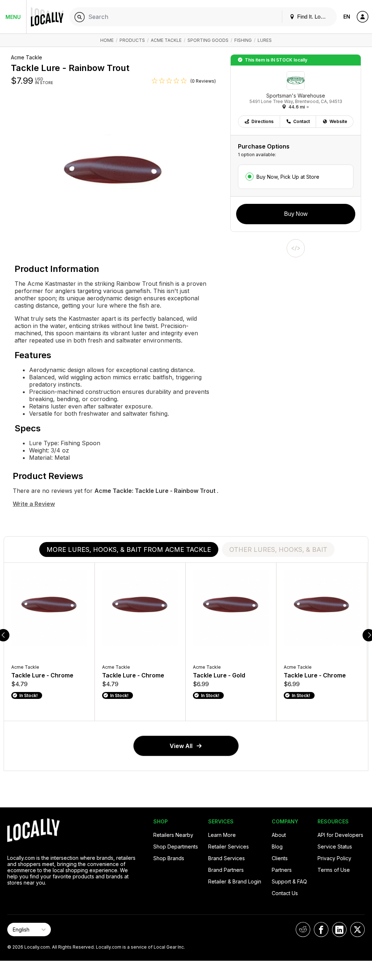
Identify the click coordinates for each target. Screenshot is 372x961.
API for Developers (340, 835)
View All (181, 746)
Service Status (335, 846)
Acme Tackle (166, 40)
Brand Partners (226, 870)
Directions (262, 121)
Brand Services (226, 858)
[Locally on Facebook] (321, 929)
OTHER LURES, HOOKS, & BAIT (278, 549)
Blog (277, 846)
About (279, 835)
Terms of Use (334, 870)
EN (346, 16)
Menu (13, 17)
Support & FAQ (289, 881)
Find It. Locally (313, 16)
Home (107, 40)
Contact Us (285, 893)
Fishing (243, 40)
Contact (301, 121)
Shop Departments (175, 846)
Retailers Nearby (173, 835)
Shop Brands (168, 858)
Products (132, 40)
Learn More (222, 835)
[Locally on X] (357, 929)
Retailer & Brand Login (234, 881)
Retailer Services (228, 846)
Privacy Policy (334, 858)
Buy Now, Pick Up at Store (287, 177)
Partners (282, 870)
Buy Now (296, 214)
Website (338, 121)
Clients (280, 858)
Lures (265, 40)
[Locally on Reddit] (303, 929)
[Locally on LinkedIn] (339, 929)
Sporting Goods (208, 40)
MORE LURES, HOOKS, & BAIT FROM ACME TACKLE (128, 549)
